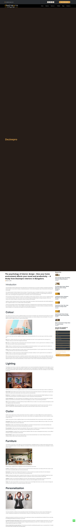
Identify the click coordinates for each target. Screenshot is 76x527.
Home (42, 5)
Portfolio (58, 5)
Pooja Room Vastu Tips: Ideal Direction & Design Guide (61, 306)
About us (47, 5)
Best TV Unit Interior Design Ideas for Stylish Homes (62, 323)
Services (52, 5)
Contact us (68, 5)
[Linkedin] (53, 2)
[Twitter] (51, 2)
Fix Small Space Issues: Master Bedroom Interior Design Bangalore (62, 288)
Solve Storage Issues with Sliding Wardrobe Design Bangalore (62, 278)
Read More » (57, 280)
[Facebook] (48, 2)
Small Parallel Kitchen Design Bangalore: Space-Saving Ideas (62, 314)
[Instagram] (50, 2)
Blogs (63, 5)
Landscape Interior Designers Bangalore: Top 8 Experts (61, 297)
